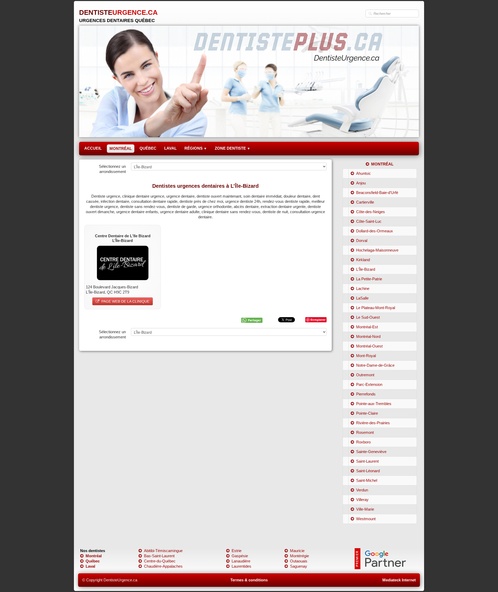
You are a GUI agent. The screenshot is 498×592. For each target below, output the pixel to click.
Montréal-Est (367, 327)
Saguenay (298, 566)
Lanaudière (241, 561)
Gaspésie (240, 556)
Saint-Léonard (368, 471)
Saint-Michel (366, 480)
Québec (93, 561)
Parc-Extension (369, 384)
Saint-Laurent (367, 461)
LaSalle (362, 298)
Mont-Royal (366, 355)
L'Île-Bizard (365, 269)
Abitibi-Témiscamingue (163, 550)
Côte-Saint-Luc (369, 221)
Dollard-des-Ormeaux (374, 231)
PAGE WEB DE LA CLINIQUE (125, 301)
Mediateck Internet (399, 580)
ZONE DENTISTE (232, 148)
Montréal (94, 556)
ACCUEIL (93, 148)
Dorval (361, 240)
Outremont (365, 375)
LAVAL (170, 148)
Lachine (362, 288)
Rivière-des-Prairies (373, 423)
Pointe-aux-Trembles (373, 403)
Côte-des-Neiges (370, 212)
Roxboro (363, 442)
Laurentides (241, 566)
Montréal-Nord (368, 336)
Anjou (361, 183)
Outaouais (298, 561)
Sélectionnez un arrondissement (112, 169)
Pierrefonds (366, 394)
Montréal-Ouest (369, 346)
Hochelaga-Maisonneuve (377, 250)
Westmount (366, 519)
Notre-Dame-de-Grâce (375, 365)
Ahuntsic (363, 173)
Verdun (362, 490)
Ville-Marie (365, 509)
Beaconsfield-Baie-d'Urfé (377, 192)
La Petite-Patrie (369, 279)
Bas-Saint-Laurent (159, 556)
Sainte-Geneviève (371, 451)
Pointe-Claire (367, 413)
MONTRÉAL (120, 148)
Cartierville (365, 202)
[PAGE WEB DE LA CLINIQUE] (123, 262)
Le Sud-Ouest (368, 317)
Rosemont (365, 432)
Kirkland (363, 259)
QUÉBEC (148, 148)
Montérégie (299, 556)
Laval (90, 566)
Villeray (362, 499)
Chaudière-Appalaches (163, 566)
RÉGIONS (195, 148)
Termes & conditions (249, 580)
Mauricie (297, 550)
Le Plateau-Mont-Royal (375, 307)
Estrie (236, 550)
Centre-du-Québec (160, 561)
